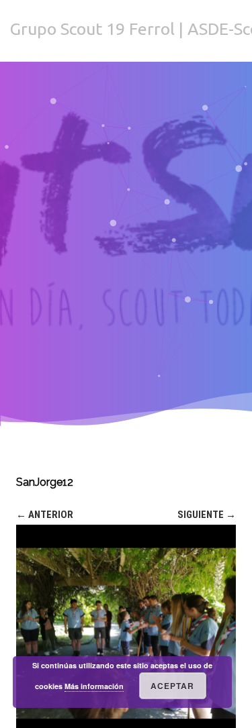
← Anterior (44, 515)
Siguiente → (206, 515)
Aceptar (172, 686)
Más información (94, 686)
